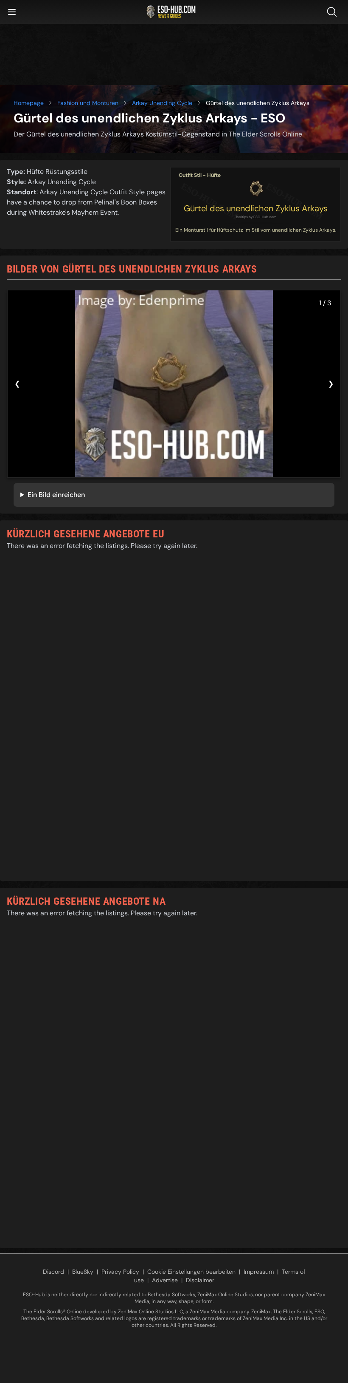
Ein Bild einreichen (56, 494)
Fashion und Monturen (87, 103)
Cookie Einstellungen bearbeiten (191, 1271)
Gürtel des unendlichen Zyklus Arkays (256, 208)
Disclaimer (200, 1280)
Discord (53, 1271)
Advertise (165, 1280)
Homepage (29, 103)
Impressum (259, 1271)
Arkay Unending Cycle (162, 103)
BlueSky (82, 1271)
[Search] (333, 12)
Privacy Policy (120, 1271)
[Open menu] (12, 12)
